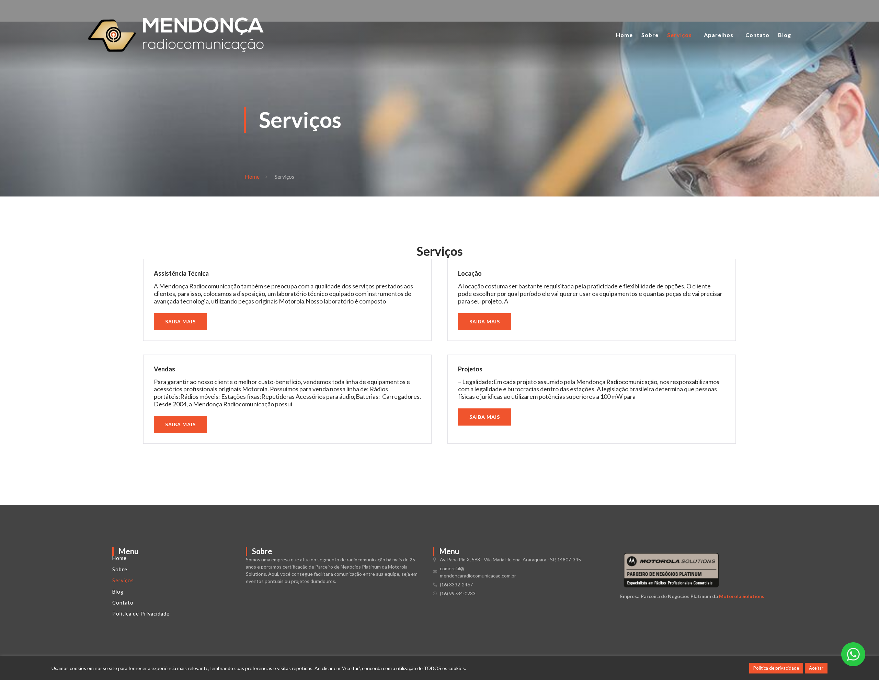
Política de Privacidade (141, 613)
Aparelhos (718, 35)
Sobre (650, 35)
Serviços (679, 35)
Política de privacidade (776, 668)
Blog (784, 35)
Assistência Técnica (181, 273)
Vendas (164, 369)
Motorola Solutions (741, 596)
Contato (757, 35)
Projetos (470, 369)
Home (624, 35)
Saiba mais (180, 321)
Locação (470, 273)
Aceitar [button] (816, 668)
